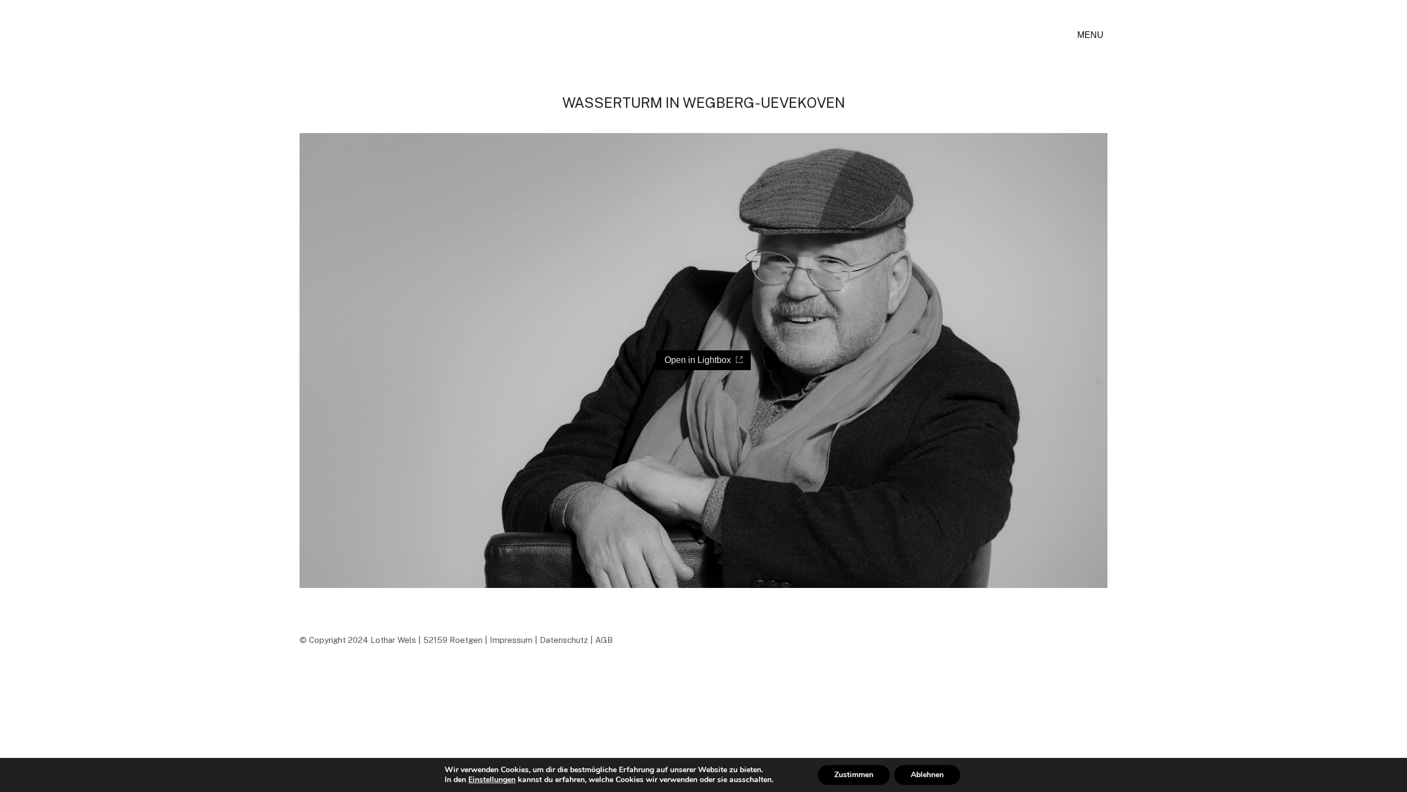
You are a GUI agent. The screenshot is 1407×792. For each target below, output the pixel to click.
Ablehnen (927, 774)
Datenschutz (564, 640)
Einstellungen (492, 780)
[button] (1092, 35)
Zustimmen (853, 774)
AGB (604, 640)
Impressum (511, 640)
